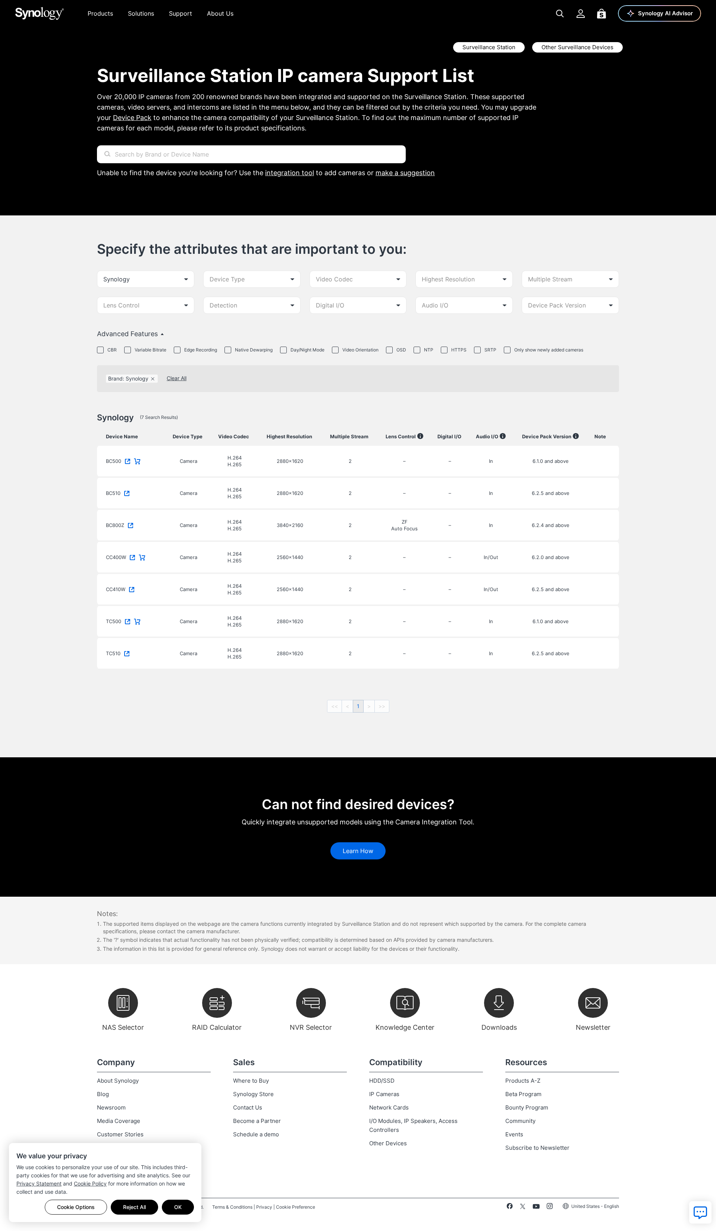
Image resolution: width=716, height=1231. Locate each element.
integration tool (289, 173)
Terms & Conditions (232, 1207)
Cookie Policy (90, 1183)
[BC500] (129, 460)
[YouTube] (536, 1207)
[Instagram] (550, 1207)
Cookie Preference (295, 1207)
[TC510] (128, 652)
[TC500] (129, 620)
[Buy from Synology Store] (139, 460)
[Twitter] (522, 1207)
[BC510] (128, 492)
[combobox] (145, 279)
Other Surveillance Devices (577, 47)
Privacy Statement (39, 1183)
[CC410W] (133, 588)
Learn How (358, 851)
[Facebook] (509, 1207)
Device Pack (132, 117)
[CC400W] (134, 556)
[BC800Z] (132, 524)
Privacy (264, 1207)
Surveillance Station (488, 47)
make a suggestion (405, 173)
